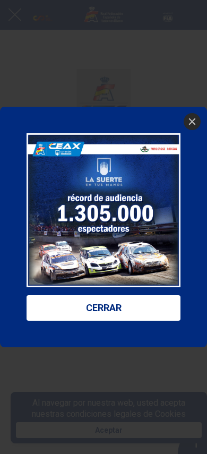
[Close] (192, 121)
